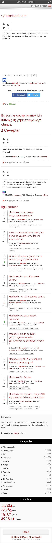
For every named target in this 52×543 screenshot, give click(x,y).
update (17, 310)
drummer (39, 284)
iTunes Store (8, 486)
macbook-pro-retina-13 (17, 269)
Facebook (21, 95)
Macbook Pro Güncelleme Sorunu (27, 296)
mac (36, 328)
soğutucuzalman (15, 271)
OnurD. (37, 381)
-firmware (33, 289)
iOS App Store (8, 479)
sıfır (34, 75)
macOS (6, 461)
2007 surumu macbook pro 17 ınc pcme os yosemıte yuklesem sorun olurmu (26, 236)
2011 (25, 291)
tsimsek (15, 157)
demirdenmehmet (15, 303)
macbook (7, 75)
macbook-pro (17, 75)
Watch (5, 465)
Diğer (5, 493)
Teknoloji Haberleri (35, 537)
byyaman (22, 401)
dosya (30, 225)
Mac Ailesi (16, 83)
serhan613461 (39, 323)
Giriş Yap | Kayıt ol (26, 1)
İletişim (26, 532)
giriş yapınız (18, 120)
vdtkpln (37, 219)
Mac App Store (9, 483)
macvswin (39, 366)
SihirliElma (15, 537)
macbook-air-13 (35, 308)
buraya (16, 433)
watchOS (6, 468)
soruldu (17, 85)
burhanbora (34, 83)
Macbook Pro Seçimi (20, 377)
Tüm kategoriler (9, 447)
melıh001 (21, 243)
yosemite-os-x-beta (16, 248)
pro (25, 75)
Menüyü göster (39, 5)
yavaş (17, 227)
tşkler (12, 250)
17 (29, 75)
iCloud (5, 490)
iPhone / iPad (8, 451)
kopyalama (37, 225)
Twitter (36, 95)
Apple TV (6, 472)
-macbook (13, 291)
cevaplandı (43, 157)
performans (29, 409)
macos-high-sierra (16, 409)
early (36, 407)
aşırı (11, 227)
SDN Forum (24, 537)
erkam (14, 195)
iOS (4, 454)
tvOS (5, 475)
